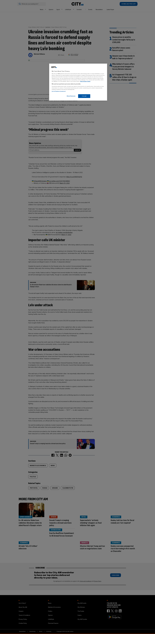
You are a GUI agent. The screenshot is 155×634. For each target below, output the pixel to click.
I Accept (84, 96)
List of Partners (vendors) (59, 91)
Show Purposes (71, 96)
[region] (78, 82)
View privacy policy (85, 81)
